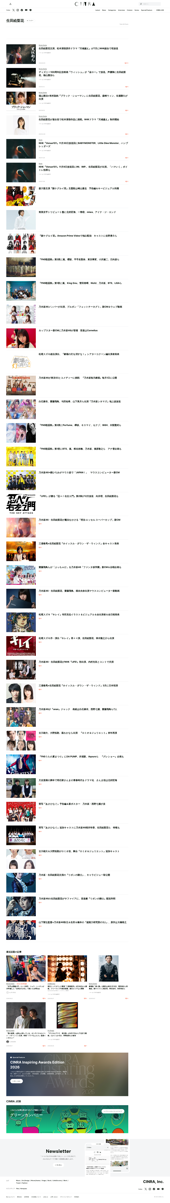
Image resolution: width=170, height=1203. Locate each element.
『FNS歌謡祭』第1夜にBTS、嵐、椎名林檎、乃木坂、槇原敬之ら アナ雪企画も (80, 448)
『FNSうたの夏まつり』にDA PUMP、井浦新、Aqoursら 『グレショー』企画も (81, 756)
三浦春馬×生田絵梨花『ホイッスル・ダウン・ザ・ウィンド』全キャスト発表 (79, 543)
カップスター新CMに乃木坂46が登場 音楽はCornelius (68, 330)
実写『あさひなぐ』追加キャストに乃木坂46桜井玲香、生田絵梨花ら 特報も (79, 827)
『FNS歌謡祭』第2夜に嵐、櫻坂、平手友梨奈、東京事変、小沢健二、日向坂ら (79, 259)
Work (65, 1180)
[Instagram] (18, 10)
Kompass (24, 1188)
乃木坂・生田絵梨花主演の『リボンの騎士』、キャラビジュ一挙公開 (74, 875)
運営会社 (19, 1197)
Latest (97, 10)
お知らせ (45, 1197)
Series (137, 10)
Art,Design (25, 1180)
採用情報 (26, 1197)
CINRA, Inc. (153, 1182)
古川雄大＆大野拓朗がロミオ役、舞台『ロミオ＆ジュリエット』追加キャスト (79, 851)
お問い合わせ (54, 1197)
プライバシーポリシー (66, 1197)
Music (18, 1180)
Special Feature (146, 10)
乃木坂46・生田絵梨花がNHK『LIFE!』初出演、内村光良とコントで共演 (76, 661)
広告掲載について (36, 1197)
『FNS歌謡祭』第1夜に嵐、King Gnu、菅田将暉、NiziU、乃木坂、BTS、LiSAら (80, 283)
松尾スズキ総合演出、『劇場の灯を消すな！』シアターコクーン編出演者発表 (79, 354)
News (104, 10)
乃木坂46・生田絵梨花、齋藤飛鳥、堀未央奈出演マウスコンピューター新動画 (79, 590)
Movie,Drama (35, 1180)
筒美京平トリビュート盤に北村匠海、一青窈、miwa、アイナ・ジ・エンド (77, 212)
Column (129, 10)
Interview (121, 10)
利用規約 (76, 1197)
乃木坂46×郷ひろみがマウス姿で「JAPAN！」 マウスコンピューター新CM (79, 472)
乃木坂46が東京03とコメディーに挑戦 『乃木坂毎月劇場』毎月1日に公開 (78, 377)
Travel (18, 1183)
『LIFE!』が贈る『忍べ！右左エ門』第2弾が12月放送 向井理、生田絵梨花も (79, 496)
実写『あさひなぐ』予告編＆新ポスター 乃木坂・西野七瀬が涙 (72, 804)
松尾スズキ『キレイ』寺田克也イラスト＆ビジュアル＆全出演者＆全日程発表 (79, 614)
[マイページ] (10, 4)
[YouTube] (26, 10)
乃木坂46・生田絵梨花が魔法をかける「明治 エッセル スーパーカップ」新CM (79, 519)
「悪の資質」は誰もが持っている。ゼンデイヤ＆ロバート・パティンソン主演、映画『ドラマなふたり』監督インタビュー (26, 1035)
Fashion (24, 1183)
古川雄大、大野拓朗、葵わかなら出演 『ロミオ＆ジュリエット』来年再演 (78, 733)
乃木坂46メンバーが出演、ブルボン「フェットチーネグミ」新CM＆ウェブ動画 (80, 306)
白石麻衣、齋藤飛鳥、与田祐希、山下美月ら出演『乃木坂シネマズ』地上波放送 (80, 401)
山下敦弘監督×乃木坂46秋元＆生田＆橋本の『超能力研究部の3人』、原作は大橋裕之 (83, 922)
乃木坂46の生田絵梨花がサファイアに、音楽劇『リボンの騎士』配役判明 (77, 898)
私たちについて (10, 1197)
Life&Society (57, 1180)
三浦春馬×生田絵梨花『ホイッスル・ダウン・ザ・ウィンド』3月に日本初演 (78, 685)
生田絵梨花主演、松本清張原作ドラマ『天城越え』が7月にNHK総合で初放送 (78, 48)
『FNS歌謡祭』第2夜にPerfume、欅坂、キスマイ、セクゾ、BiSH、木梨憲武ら (80, 425)
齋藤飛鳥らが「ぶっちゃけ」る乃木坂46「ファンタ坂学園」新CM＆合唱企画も (80, 567)
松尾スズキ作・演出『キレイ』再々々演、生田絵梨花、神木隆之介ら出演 (76, 638)
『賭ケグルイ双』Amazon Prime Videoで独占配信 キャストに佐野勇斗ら (78, 235)
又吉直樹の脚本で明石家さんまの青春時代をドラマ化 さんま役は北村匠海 (78, 780)
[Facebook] (22, 10)
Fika (17, 1188)
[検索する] (141, 4)
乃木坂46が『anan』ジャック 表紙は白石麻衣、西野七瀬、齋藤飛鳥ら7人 (78, 709)
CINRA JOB (160, 10)
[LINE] (30, 10)
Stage (44, 1180)
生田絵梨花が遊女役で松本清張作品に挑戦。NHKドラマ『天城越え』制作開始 (79, 119)
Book (49, 1180)
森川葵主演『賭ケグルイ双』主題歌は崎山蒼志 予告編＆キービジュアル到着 (79, 188)
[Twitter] (13, 10)
